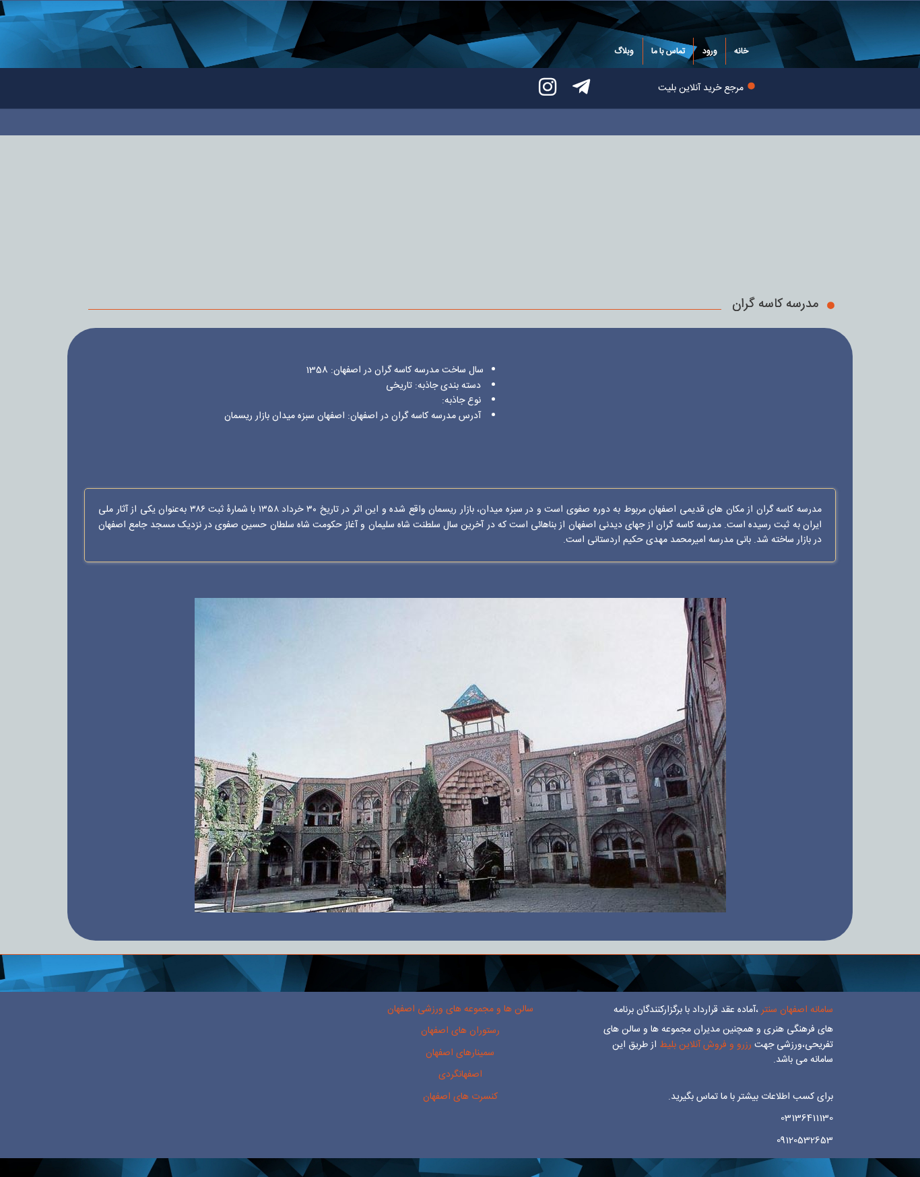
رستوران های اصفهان (460, 1031)
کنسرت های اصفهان (460, 1097)
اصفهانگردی (460, 1075)
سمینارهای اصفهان (460, 1053)
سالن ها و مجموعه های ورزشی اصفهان (460, 1009)
